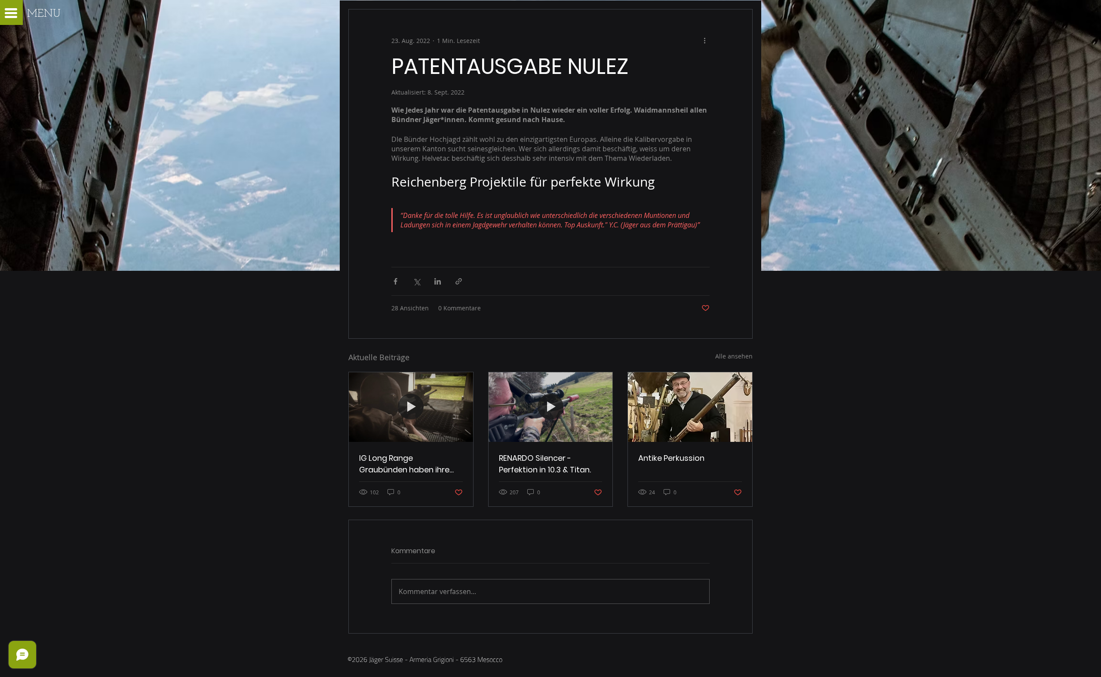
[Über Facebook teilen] (395, 281)
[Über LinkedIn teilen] (438, 281)
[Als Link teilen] (459, 281)
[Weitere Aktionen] (704, 40)
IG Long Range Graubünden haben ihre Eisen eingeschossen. (404, 464)
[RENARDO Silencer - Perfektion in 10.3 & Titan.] (551, 407)
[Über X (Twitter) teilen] (416, 281)
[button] (11, 13)
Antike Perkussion (671, 458)
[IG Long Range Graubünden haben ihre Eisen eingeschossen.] (411, 407)
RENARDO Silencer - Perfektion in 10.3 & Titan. (545, 464)
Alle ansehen (734, 356)
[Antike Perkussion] (690, 407)
